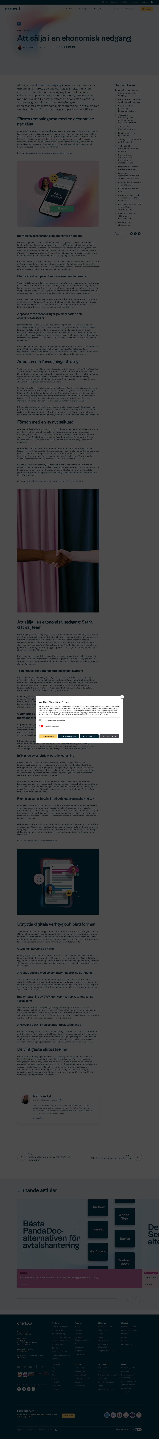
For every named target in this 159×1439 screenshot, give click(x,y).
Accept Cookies (48, 736)
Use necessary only (68, 736)
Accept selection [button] (89, 736)
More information (109, 736)
